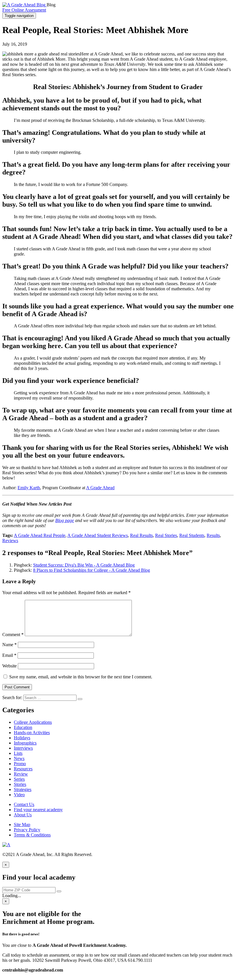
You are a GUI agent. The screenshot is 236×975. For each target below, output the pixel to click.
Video (19, 794)
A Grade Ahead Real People (39, 535)
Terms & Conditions (32, 834)
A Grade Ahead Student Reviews (97, 535)
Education (23, 727)
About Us (23, 814)
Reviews (10, 540)
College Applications (33, 722)
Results (213, 535)
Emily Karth (29, 487)
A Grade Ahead (100, 487)
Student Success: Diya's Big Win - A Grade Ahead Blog (84, 565)
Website (9, 665)
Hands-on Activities (32, 732)
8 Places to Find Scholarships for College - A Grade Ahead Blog (91, 570)
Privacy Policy (27, 829)
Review (21, 773)
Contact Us (24, 804)
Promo (20, 763)
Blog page (64, 520)
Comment (13, 634)
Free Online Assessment (24, 9)
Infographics (25, 742)
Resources (23, 768)
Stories (20, 784)
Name (9, 644)
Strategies (22, 789)
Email (9, 655)
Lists (18, 753)
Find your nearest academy (38, 809)
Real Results (141, 535)
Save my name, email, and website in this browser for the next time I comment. (80, 676)
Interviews (23, 748)
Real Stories (166, 535)
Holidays (22, 737)
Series (19, 779)
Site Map (22, 824)
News (19, 758)
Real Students (191, 535)
